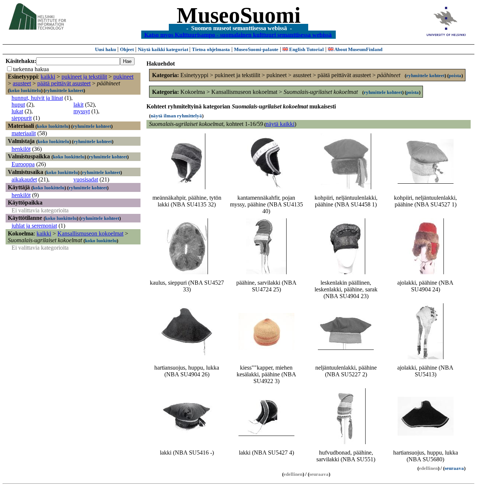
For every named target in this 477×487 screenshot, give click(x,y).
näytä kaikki (280, 124)
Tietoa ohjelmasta (211, 49)
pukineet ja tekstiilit (84, 76)
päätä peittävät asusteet (64, 83)
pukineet (123, 76)
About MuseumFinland (358, 49)
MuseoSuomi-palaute (256, 49)
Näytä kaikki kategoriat (163, 49)
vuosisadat (85, 179)
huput (18, 104)
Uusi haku (105, 49)
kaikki (48, 76)
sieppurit (22, 118)
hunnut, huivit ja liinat (37, 98)
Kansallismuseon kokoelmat (90, 233)
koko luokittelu (25, 90)
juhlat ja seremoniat (34, 225)
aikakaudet (24, 179)
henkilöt (21, 149)
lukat (17, 111)
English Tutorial (306, 49)
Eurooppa (23, 164)
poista (455, 75)
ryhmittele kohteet (64, 90)
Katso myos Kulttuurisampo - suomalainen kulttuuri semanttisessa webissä (238, 34)
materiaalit (24, 133)
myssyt (81, 111)
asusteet (22, 83)
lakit (78, 104)
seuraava (454, 468)
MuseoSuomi (239, 15)
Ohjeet (127, 49)
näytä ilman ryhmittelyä (176, 115)
